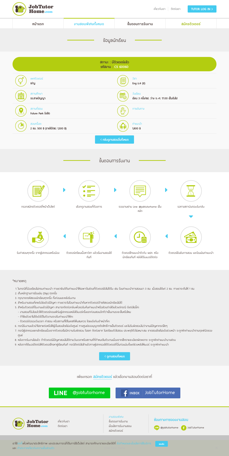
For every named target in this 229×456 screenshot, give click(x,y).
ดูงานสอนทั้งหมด (115, 356)
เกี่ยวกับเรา (63, 421)
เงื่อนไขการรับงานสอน (120, 426)
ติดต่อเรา (62, 426)
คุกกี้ (20, 443)
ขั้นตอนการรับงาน (118, 421)
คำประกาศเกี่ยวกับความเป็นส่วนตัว (35, 448)
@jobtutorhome (148, 206)
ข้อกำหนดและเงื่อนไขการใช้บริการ (134, 443)
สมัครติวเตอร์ (116, 430)
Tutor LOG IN (201, 8)
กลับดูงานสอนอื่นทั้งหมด (115, 139)
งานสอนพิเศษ (116, 416)
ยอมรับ (161, 443)
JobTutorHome (160, 392)
